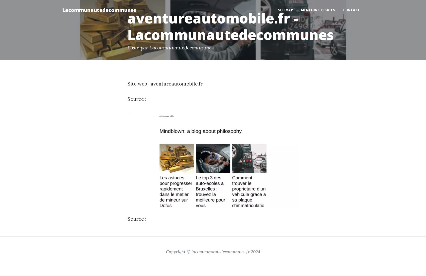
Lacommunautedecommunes (99, 10)
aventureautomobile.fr (177, 84)
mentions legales (318, 10)
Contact (351, 10)
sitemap (285, 10)
